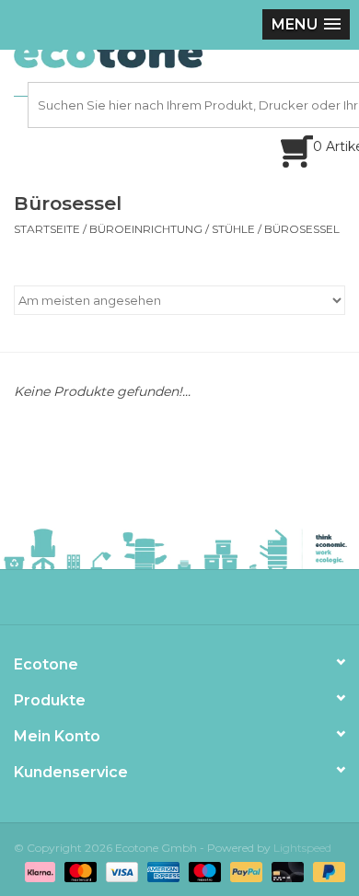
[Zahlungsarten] (38, 871)
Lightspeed (302, 848)
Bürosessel (302, 229)
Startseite (47, 229)
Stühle (233, 229)
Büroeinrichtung (146, 229)
